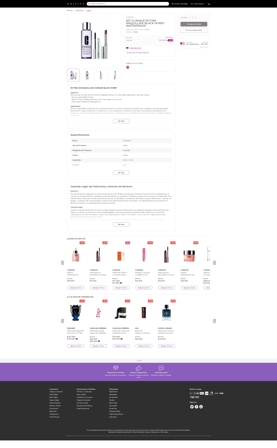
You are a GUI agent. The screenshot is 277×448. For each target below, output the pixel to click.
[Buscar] (89, 4)
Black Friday (113, 403)
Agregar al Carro (75, 288)
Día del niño (113, 408)
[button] (209, 4)
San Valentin (113, 406)
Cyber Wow (112, 417)
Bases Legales (81, 394)
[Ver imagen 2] (87, 75)
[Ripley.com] (77, 4)
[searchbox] (130, 4)
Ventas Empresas (55, 403)
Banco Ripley (53, 397)
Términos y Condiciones (84, 391)
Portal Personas (54, 417)
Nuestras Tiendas (54, 406)
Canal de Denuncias (83, 408)
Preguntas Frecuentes (84, 400)
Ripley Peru (53, 411)
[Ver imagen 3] (101, 75)
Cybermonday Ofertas (116, 414)
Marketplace (113, 394)
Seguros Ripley (54, 400)
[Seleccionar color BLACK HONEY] (127, 67)
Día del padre (113, 397)
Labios (88, 10)
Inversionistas (53, 408)
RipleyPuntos (113, 391)
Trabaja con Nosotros (56, 391)
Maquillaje (79, 10)
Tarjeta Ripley (53, 394)
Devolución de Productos (84, 406)
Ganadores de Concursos (85, 397)
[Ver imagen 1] (73, 75)
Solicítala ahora (135, 48)
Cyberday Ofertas (114, 411)
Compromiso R (54, 414)
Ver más (121, 121)
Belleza (69, 10)
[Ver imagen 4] (115, 75)
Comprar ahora (194, 24)
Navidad (111, 400)
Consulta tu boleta (82, 403)
